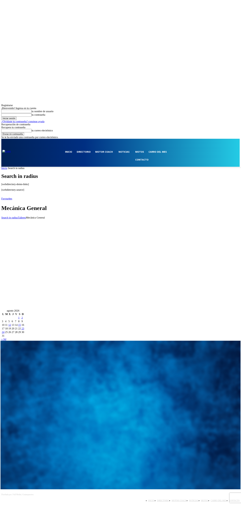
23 (22, 328)
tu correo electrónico (42, 130)
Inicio (4, 168)
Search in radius (9, 217)
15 (19, 325)
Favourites (6, 198)
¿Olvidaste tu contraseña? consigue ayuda (22, 121)
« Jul (3, 339)
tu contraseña (38, 114)
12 (9, 325)
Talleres (22, 217)
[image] (120, 373)
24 (3, 332)
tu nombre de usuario (42, 111)
